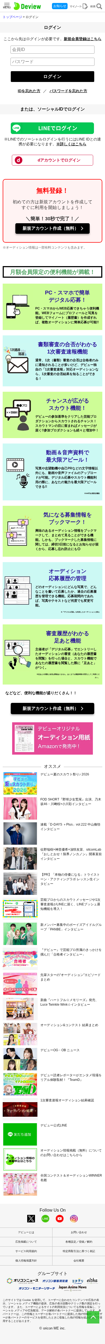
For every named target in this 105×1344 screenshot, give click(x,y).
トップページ (12, 17)
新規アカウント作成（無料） (51, 228)
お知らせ (59, 6)
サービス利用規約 (26, 1251)
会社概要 (79, 1260)
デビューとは (26, 1232)
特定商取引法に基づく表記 (79, 1251)
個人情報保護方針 (26, 1260)
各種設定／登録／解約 (78, 1241)
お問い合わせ (79, 1232)
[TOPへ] (93, 1317)
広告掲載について (26, 1241)
